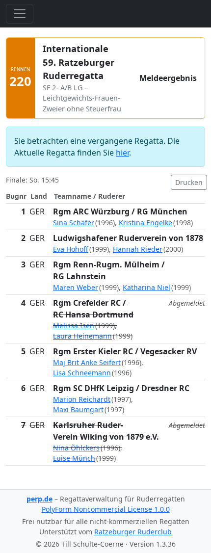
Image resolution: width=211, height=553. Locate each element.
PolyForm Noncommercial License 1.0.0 (106, 509)
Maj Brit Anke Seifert (87, 362)
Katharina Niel (146, 287)
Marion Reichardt (81, 399)
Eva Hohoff (70, 249)
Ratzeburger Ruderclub (133, 531)
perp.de (39, 498)
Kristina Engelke (145, 222)
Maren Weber (75, 287)
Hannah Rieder (137, 249)
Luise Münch (74, 458)
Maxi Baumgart (78, 409)
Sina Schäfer (73, 222)
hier (122, 152)
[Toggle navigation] (19, 14)
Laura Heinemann (82, 336)
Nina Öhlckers (76, 447)
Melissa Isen (73, 325)
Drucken (189, 182)
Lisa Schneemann (82, 372)
